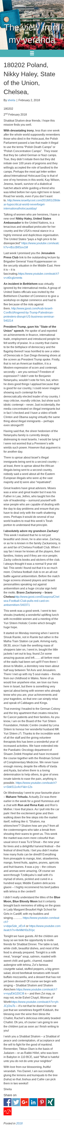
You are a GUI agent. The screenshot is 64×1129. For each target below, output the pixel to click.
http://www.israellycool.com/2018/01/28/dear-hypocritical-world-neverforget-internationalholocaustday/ (32, 204)
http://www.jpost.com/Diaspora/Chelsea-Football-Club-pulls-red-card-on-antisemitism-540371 (31, 600)
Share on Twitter (16, 1102)
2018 (19, 1123)
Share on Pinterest (42, 1102)
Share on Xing (50, 1102)
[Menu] (32, 53)
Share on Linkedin (33, 1102)
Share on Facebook (8, 1102)
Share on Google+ (25, 1102)
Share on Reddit (8, 1111)
